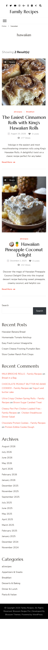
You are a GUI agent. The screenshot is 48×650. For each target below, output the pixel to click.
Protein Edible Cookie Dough (19, 427)
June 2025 (7, 508)
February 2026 (9, 474)
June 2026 (7, 457)
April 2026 (7, 468)
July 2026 (7, 452)
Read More (7, 162)
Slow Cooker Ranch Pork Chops (17, 354)
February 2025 (9, 530)
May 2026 (7, 463)
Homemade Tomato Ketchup (16, 337)
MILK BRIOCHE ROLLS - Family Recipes (22, 373)
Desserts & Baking (11, 583)
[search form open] (40, 5)
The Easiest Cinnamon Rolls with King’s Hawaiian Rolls (24, 123)
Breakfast (30, 112)
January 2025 (9, 536)
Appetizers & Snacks (12, 572)
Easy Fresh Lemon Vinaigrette (17, 343)
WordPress (38, 614)
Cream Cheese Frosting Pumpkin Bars (21, 348)
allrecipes (18, 112)
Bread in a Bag (9, 377)
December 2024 (10, 541)
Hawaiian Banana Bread (13, 331)
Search (5, 305)
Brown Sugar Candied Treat (27, 402)
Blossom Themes (13, 614)
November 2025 (10, 491)
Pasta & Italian (9, 594)
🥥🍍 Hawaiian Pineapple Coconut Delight (24, 249)
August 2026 (9, 446)
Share (12, 62)
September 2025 (10, 496)
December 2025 (10, 485)
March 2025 (8, 524)
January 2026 (9, 480)
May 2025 (7, 513)
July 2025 (7, 502)
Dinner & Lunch (9, 588)
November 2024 (10, 547)
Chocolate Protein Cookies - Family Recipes (24, 422)
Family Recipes (24, 11)
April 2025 (7, 519)
